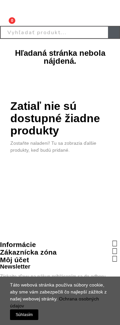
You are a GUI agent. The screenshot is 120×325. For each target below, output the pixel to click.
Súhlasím (24, 314)
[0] (7, 18)
